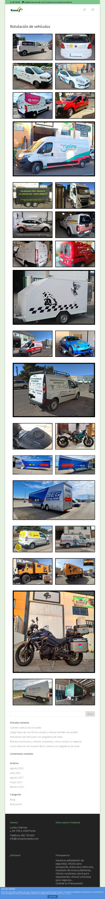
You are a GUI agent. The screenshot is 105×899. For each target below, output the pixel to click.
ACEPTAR (52, 897)
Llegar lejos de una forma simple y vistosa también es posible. (44, 732)
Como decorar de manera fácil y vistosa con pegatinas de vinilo (45, 746)
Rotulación (16, 804)
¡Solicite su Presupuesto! (69, 883)
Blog (12, 799)
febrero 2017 (17, 786)
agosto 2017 (17, 777)
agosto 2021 (17, 768)
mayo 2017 (16, 782)
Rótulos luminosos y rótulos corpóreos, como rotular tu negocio (46, 741)
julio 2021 (15, 773)
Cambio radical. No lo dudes (25, 727)
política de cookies (64, 894)
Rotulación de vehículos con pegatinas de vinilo (36, 736)
